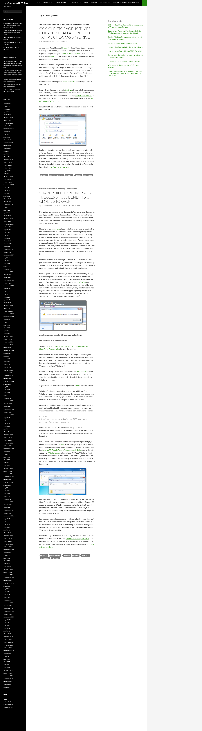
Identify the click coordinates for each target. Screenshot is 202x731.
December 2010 (8, 541)
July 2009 (6, 589)
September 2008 (9, 617)
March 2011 (7, 533)
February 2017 (8, 336)
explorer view (55, 555)
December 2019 (8, 246)
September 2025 (9, 129)
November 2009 (9, 578)
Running (94, 3)
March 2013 (7, 465)
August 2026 (7, 103)
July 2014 (6, 420)
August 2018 (7, 289)
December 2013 (8, 440)
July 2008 (6, 622)
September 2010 (9, 549)
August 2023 (7, 171)
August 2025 (7, 131)
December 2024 (8, 143)
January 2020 (8, 244)
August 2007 (7, 653)
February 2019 (8, 272)
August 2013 (7, 451)
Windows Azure (54, 453)
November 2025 (9, 123)
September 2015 (9, 381)
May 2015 (7, 392)
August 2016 (7, 353)
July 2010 (6, 555)
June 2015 (7, 390)
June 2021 (7, 210)
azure (48, 25)
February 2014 (8, 434)
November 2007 (9, 645)
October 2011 (8, 513)
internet (42, 189)
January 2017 (8, 339)
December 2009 (8, 575)
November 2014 (9, 409)
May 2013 (7, 460)
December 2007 (8, 642)
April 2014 (7, 429)
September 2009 (9, 583)
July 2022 (6, 187)
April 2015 (7, 395)
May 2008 (7, 628)
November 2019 (9, 249)
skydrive (56, 558)
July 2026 (6, 106)
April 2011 (7, 530)
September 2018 (9, 286)
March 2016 (7, 367)
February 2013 (8, 468)
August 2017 (7, 319)
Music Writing (61, 3)
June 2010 (7, 558)
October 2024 (8, 145)
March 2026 (7, 115)
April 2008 (7, 631)
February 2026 (8, 117)
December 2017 (8, 311)
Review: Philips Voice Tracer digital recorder (124, 61)
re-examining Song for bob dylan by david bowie (125, 47)
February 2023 (8, 176)
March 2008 (7, 634)
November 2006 (9, 679)
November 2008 (9, 611)
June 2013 (7, 457)
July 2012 (6, 488)
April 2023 (7, 173)
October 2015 (8, 378)
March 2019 (7, 269)
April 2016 (7, 364)
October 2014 (8, 412)
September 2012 (9, 482)
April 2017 (7, 331)
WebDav (82, 282)
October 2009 (8, 580)
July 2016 (6, 356)
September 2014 (9, 415)
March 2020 (7, 241)
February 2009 (8, 603)
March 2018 (7, 303)
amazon (42, 25)
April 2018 (7, 300)
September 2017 (9, 317)
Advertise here (105, 3)
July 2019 (6, 258)
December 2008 (8, 608)
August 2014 (7, 418)
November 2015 (9, 375)
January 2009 (8, 606)
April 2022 (7, 196)
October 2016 (8, 347)
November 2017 (9, 314)
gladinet (69, 175)
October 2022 (8, 182)
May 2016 (7, 361)
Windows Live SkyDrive (72, 450)
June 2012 (7, 491)
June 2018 (7, 294)
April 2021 (7, 213)
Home (38, 3)
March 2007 (7, 667)
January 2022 (8, 202)
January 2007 (8, 673)
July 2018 (6, 291)
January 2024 (8, 162)
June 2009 (7, 592)
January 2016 (8, 373)
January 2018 (8, 308)
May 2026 (7, 109)
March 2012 (7, 499)
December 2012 (8, 474)
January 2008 (8, 639)
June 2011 (7, 524)
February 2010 (8, 569)
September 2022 (9, 185)
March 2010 (7, 566)
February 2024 (8, 159)
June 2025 (7, 134)
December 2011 (8, 507)
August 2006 (7, 684)
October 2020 (8, 227)
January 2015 (8, 404)
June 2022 (7, 190)
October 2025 (8, 126)
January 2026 (8, 120)
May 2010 (7, 561)
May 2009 (7, 594)
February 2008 (8, 636)
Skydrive (68, 90)
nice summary (68, 81)
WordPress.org (8, 707)
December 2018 (8, 277)
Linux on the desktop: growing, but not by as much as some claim (13, 33)
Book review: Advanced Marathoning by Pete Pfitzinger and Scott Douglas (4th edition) (124, 32)
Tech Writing (47, 3)
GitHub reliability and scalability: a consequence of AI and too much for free (125, 26)
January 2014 (8, 437)
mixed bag (56, 229)
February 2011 (8, 535)
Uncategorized (71, 189)
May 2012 (7, 493)
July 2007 (6, 656)
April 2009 (7, 597)
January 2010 (8, 572)
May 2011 (7, 527)
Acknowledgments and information (126, 3)
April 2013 (7, 462)
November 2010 (9, 544)
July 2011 (6, 521)
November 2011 (9, 510)
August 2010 (7, 552)
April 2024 (7, 154)
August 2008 (7, 620)
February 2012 (8, 502)
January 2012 (8, 505)
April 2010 (7, 564)
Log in (5, 699)
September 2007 (9, 650)
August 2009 (7, 586)
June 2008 (7, 625)
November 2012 (9, 477)
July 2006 (6, 687)
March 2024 (7, 157)
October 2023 (8, 168)
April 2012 (7, 496)
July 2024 (6, 151)
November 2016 (9, 345)
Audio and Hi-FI (76, 3)
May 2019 (7, 263)
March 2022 (7, 199)
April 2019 (7, 266)
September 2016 (9, 350)
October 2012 (8, 479)
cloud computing (58, 25)
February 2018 (8, 305)
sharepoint (59, 189)
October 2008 (8, 614)
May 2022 (7, 193)
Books (86, 3)
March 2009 (7, 600)
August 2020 (7, 230)
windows (85, 25)
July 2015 (6, 387)
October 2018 (8, 283)
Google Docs (57, 450)
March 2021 (7, 216)
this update (81, 371)
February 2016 (8, 370)
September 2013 (9, 448)
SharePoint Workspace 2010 (77, 538)
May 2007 (7, 662)
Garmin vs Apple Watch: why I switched (122, 43)
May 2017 (7, 328)
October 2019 (8, 252)
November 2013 (9, 443)
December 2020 (8, 221)
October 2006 (8, 681)
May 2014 (7, 426)
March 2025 (7, 140)
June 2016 (7, 359)
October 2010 (8, 547)
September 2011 (9, 516)
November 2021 (9, 204)
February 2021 (8, 218)
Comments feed (8, 705)
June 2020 (7, 235)
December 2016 (8, 342)
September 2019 (9, 255)
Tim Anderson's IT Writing (16, 3)
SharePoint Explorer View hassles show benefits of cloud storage (66, 197)
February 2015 (8, 401)
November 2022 (9, 179)
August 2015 (7, 384)
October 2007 (8, 648)
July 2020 (6, 232)
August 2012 (7, 485)
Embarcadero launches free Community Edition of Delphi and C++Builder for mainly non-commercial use (125, 73)
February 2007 (8, 670)
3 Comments (75, 206)
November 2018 (9, 280)
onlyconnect (62, 42)
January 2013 (8, 471)
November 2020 (9, 224)
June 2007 (7, 659)
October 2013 (8, 446)
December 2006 (8, 676)
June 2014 (7, 423)
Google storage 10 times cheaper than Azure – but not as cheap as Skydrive (65, 33)
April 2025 (7, 137)
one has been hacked (83, 95)
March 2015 (7, 398)
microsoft (77, 25)
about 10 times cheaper (71, 53)
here (78, 385)
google (69, 25)
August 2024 (7, 148)
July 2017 (6, 322)
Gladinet (65, 48)
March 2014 (7, 432)
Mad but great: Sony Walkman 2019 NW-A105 (125, 51)
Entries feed (7, 702)
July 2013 (6, 454)
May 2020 (7, 238)
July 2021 (6, 207)
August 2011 (7, 519)
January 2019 (8, 274)
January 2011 (8, 538)
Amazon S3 (53, 56)
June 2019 (7, 260)
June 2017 (7, 325)
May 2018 (7, 297)
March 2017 (7, 333)
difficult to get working (60, 167)
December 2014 (8, 406)
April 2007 (7, 665)
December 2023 (8, 165)
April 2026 (7, 112)
